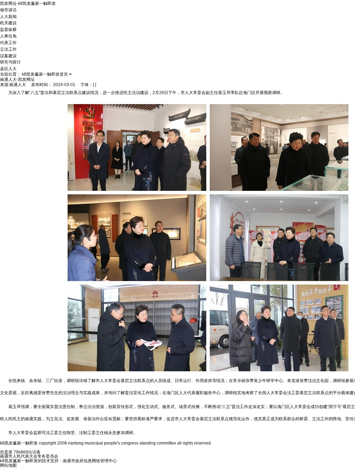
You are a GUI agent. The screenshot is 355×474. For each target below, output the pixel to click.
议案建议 (8, 55)
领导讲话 (8, 10)
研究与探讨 (10, 62)
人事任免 (8, 36)
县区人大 (8, 68)
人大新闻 (8, 16)
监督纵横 (8, 29)
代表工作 (8, 42)
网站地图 (8, 465)
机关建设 (8, 22)
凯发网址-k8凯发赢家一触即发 (28, 3)
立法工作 (8, 49)
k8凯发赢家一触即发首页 (45, 74)
